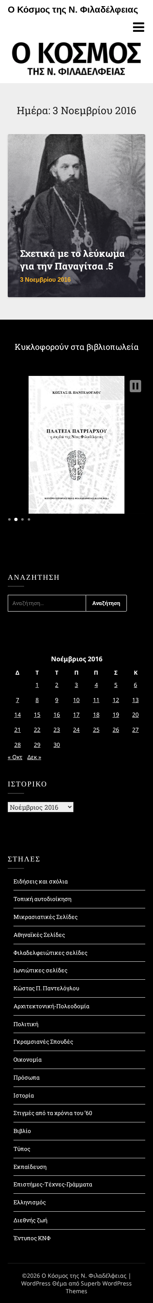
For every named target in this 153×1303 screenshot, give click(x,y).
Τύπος (21, 1149)
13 (135, 700)
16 (56, 714)
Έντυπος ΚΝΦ (32, 1238)
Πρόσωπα (26, 1077)
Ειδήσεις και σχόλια (40, 881)
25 (96, 729)
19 (116, 714)
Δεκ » (34, 757)
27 (135, 729)
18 (96, 714)
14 (17, 714)
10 (76, 700)
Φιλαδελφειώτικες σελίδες (50, 952)
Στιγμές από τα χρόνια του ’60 (52, 1113)
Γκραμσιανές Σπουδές (43, 1041)
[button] (135, 386)
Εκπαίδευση (30, 1166)
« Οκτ (15, 757)
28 (17, 745)
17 (76, 714)
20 (135, 714)
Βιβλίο (22, 1131)
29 (37, 745)
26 (116, 729)
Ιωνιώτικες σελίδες (40, 970)
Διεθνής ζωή (30, 1220)
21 (17, 729)
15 (37, 714)
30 (56, 745)
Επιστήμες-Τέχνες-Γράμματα (52, 1184)
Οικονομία (27, 1059)
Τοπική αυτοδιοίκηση (42, 899)
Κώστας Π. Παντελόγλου (46, 988)
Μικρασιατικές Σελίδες (45, 917)
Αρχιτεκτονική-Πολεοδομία (51, 1006)
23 (56, 729)
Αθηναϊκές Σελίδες (39, 935)
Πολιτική (25, 1024)
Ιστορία (23, 1095)
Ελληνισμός (29, 1202)
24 (76, 729)
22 (37, 729)
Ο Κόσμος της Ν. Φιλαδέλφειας (73, 9)
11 (96, 700)
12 (116, 700)
